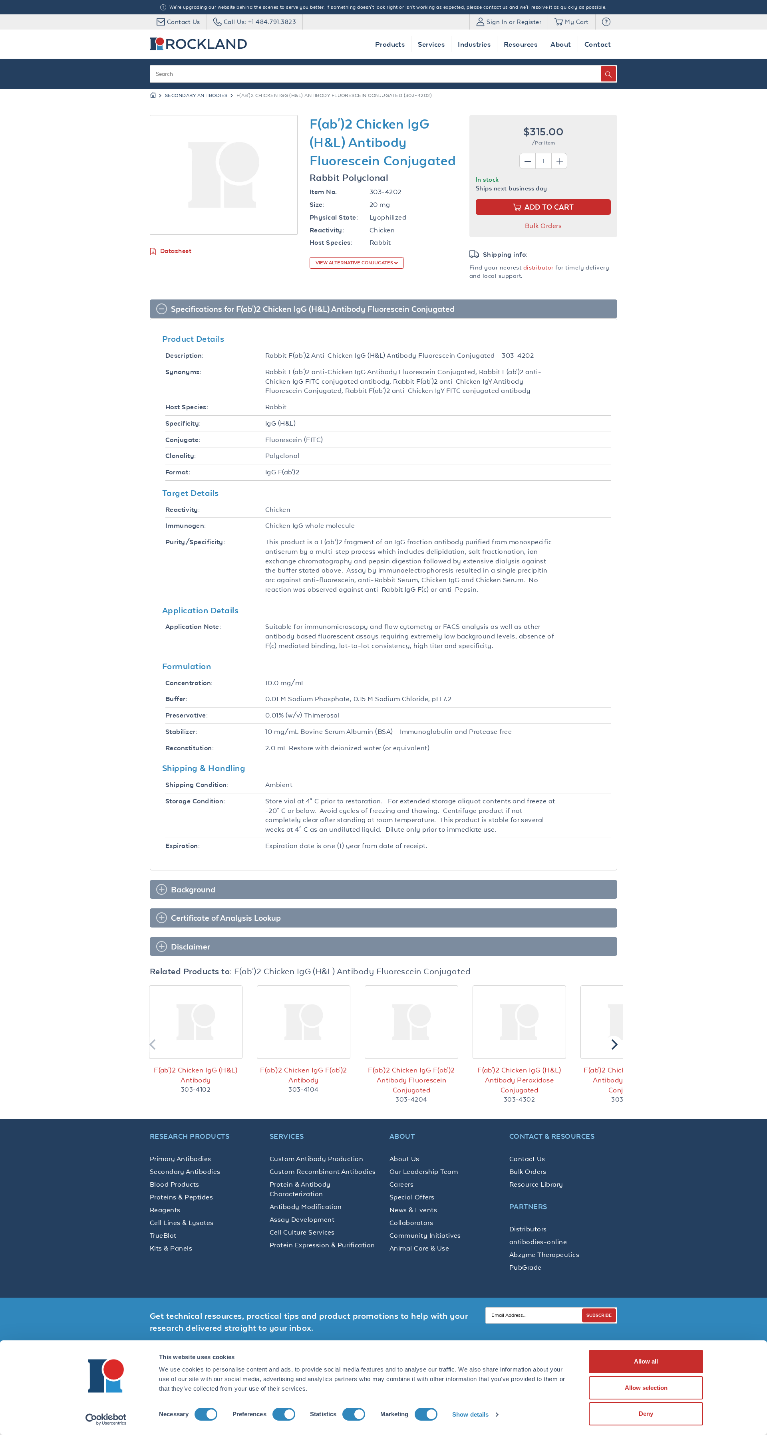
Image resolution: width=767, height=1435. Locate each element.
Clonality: (180, 456)
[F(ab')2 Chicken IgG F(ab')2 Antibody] (303, 1022)
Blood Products (174, 1184)
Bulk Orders (543, 226)
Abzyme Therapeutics (544, 1255)
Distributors (528, 1229)
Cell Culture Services (302, 1232)
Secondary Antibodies (196, 95)
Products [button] (390, 44)
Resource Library (536, 1184)
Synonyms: (183, 372)
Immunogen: (185, 525)
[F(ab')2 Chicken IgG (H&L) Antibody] (195, 1022)
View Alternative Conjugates (355, 263)
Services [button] (431, 44)
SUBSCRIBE (599, 1315)
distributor (538, 267)
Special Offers (412, 1197)
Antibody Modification (306, 1207)
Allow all (646, 1361)
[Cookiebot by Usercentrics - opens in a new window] (106, 1419)
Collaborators (411, 1223)
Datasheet (175, 251)
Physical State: (334, 217)
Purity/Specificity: (195, 542)
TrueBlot (163, 1235)
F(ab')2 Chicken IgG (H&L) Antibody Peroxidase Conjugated (519, 1080)
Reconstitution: (189, 748)
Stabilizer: (181, 731)
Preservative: (186, 715)
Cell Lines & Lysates (182, 1223)
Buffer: (176, 699)
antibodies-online (538, 1242)
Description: (184, 355)
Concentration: (189, 683)
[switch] (283, 1414)
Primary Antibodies (180, 1159)
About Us (404, 1159)
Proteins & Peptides (181, 1197)
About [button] (560, 44)
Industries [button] (474, 44)
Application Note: (193, 626)
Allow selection (646, 1387)
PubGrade (525, 1267)
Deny (646, 1413)
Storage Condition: (195, 801)
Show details (470, 1414)
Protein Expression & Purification (322, 1245)
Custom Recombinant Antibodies (323, 1171)
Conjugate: (183, 440)
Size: (317, 204)
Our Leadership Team (423, 1171)
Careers (401, 1184)
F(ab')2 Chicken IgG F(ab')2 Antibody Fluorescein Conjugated (411, 1080)
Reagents (165, 1210)
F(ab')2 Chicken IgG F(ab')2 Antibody (303, 1075)
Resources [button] (520, 44)
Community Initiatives (425, 1235)
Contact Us (527, 1159)
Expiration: (182, 846)
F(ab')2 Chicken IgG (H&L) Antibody (196, 1075)
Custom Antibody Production (316, 1159)
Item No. (323, 192)
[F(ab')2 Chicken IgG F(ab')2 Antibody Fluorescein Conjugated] (411, 1022)
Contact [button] (597, 44)
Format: (177, 472)
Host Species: (331, 242)
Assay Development (302, 1219)
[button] (606, 22)
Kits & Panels (171, 1248)
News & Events (413, 1210)
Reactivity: (327, 230)
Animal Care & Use (419, 1248)
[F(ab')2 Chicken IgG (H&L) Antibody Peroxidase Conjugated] (519, 1022)
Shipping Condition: (197, 785)
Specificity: (183, 423)
